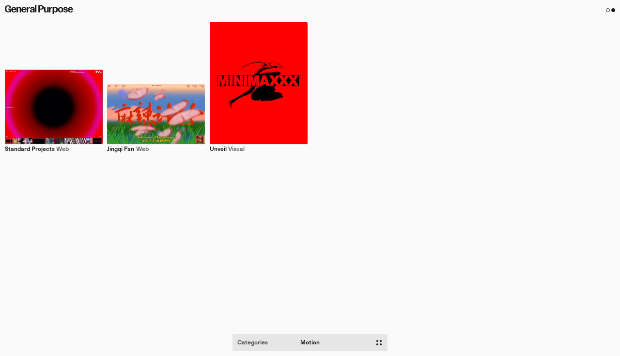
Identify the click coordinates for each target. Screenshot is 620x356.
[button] (611, 10)
